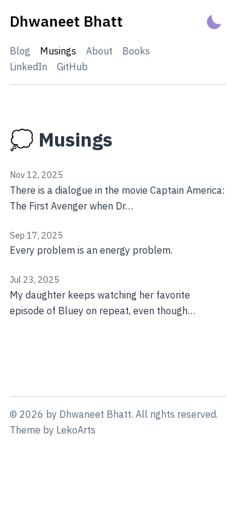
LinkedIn (28, 67)
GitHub (72, 67)
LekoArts (76, 430)
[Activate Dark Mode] (214, 21)
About (99, 51)
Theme (25, 430)
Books (136, 51)
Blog (20, 51)
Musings (58, 51)
